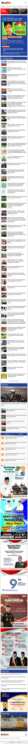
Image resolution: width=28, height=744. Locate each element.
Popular (7, 434)
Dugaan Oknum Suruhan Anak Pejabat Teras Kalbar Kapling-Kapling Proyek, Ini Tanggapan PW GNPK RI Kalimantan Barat (16, 151)
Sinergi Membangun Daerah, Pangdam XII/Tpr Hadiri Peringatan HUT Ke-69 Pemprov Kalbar (15, 171)
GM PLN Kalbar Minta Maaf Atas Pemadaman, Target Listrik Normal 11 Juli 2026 (16, 69)
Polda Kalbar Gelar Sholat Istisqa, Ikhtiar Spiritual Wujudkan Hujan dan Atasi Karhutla (13, 677)
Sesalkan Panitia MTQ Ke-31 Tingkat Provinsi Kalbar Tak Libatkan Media (12, 19)
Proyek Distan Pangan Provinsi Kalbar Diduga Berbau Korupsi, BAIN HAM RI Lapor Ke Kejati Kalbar (13, 49)
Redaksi (12, 738)
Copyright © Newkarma (5, 738)
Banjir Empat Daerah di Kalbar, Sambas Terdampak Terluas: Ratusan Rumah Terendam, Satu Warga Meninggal (16, 184)
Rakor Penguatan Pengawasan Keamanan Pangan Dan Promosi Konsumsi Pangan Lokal (16, 301)
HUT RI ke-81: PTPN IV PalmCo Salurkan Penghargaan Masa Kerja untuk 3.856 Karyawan (13, 689)
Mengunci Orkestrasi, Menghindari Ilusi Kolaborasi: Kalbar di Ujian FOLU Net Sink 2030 (16, 118)
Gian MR (19, 742)
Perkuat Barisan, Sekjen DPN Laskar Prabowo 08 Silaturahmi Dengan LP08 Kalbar (15, 178)
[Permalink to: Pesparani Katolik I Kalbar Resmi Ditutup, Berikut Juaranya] (3, 422)
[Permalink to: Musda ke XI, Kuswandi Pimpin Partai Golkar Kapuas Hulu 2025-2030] (14, 723)
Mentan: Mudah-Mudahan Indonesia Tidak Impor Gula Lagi (12, 674)
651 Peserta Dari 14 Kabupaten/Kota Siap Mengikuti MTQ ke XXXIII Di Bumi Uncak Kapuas (16, 241)
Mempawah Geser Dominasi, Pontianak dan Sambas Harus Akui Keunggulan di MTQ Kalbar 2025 (16, 191)
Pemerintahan (11, 37)
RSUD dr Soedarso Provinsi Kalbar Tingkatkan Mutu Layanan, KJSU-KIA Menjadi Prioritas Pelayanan (15, 261)
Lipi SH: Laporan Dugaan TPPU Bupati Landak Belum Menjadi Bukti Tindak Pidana (13, 685)
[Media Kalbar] (6, 2)
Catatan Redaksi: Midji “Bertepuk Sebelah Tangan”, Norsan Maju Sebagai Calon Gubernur (16, 307)
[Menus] (26, 3)
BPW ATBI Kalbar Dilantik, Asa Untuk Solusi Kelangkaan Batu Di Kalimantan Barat (16, 342)
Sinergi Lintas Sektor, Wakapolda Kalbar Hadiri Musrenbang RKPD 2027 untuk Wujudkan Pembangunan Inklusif (16, 97)
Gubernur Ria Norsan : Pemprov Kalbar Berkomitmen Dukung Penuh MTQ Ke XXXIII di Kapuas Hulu (16, 212)
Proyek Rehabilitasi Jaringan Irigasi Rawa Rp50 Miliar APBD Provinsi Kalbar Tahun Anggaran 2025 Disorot (16, 111)
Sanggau (4, 38)
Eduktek (4, 37)
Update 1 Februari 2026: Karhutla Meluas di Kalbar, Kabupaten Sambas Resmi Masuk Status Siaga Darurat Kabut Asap (17, 144)
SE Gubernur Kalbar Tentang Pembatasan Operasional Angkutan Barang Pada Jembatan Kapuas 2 (16, 375)
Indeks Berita (17, 738)
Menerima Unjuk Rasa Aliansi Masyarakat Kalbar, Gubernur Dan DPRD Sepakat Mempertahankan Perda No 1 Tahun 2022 (13, 681)
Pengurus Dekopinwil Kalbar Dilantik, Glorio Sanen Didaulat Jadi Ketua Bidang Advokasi (16, 274)
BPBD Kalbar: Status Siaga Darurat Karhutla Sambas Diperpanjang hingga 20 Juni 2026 (16, 90)
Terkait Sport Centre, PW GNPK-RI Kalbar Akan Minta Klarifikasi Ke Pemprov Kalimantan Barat (16, 328)
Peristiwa (19, 37)
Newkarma (12, 742)
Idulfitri (8, 123)
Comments (20, 434)
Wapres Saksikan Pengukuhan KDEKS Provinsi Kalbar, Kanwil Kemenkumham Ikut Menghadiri (16, 314)
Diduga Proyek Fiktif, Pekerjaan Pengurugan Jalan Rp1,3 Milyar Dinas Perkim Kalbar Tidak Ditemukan (15, 254)
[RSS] (25, 734)
